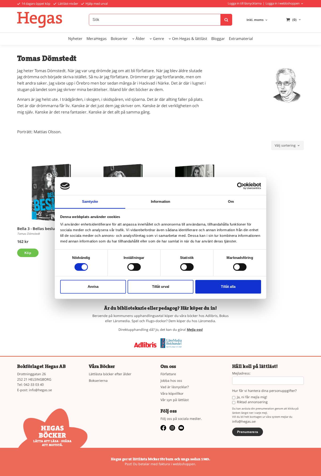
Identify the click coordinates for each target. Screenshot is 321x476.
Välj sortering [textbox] (285, 146)
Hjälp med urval (96, 3)
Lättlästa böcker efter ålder (110, 374)
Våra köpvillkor (172, 393)
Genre (158, 38)
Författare (168, 374)
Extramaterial (241, 38)
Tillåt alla (228, 287)
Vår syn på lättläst (174, 400)
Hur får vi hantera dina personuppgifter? (264, 391)
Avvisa (93, 287)
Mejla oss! (195, 329)
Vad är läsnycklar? (174, 387)
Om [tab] (231, 201)
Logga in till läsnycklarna (245, 3)
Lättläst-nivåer (67, 3)
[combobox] (257, 20)
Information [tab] (160, 201)
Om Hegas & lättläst (189, 38)
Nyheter (75, 38)
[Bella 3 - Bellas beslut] (51, 193)
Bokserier (119, 38)
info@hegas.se (40, 390)
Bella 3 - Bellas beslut (37, 228)
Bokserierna (98, 380)
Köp (27, 253)
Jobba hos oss (171, 380)
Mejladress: (241, 373)
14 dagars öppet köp (35, 3)
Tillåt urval (160, 287)
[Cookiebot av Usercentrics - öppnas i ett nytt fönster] (240, 186)
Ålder (140, 38)
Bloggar (218, 38)
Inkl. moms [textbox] (255, 20)
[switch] (134, 267)
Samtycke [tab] (90, 201)
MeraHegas (96, 38)
